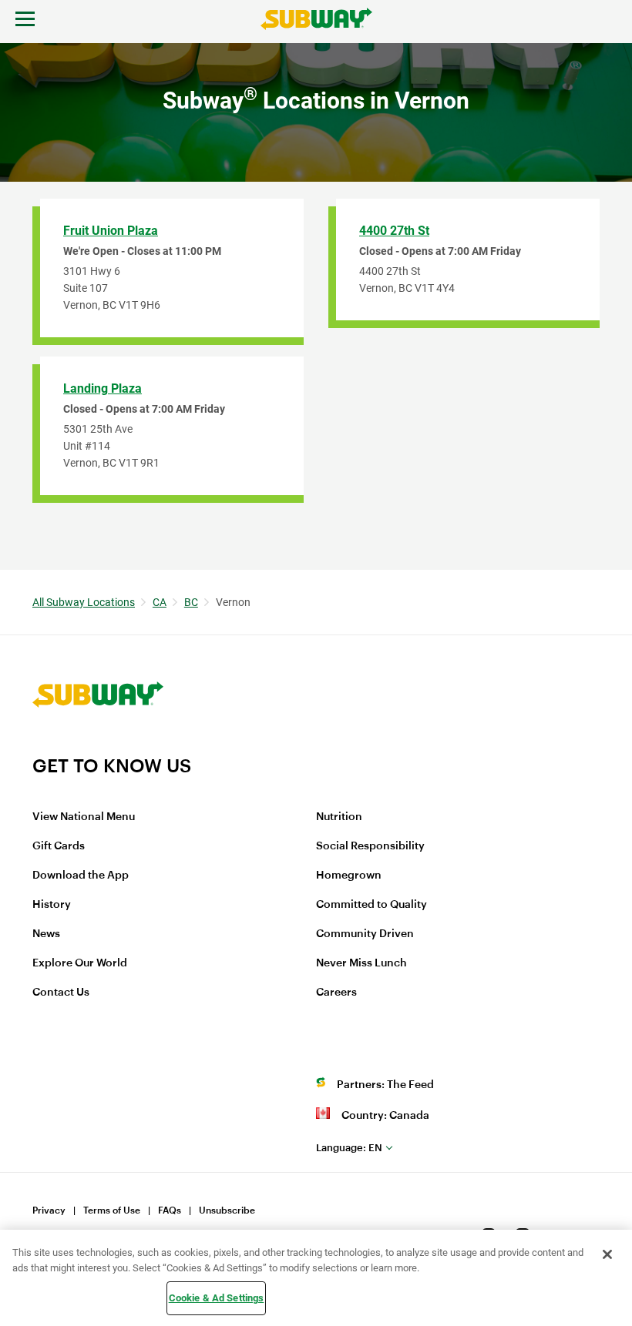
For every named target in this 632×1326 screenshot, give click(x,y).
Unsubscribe (227, 1210)
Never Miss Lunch (361, 963)
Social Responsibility (370, 846)
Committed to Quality (371, 904)
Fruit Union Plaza (110, 230)
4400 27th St (394, 230)
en (349, 1148)
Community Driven (365, 934)
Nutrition (339, 817)
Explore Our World (79, 963)
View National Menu (83, 817)
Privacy (49, 1210)
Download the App (80, 875)
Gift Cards (58, 846)
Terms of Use (111, 1210)
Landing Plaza (102, 388)
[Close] (607, 1254)
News (46, 934)
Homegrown (349, 875)
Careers (336, 992)
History (51, 904)
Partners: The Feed (385, 1085)
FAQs (169, 1210)
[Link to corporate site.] (97, 744)
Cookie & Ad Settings (216, 1298)
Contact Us (60, 992)
